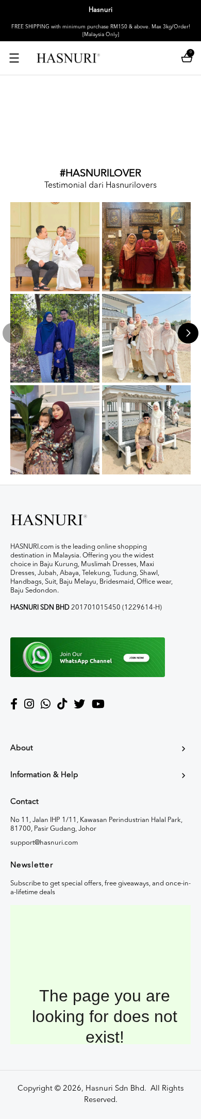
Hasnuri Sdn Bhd (115, 1089)
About (21, 748)
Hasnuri (100, 10)
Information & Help (44, 775)
